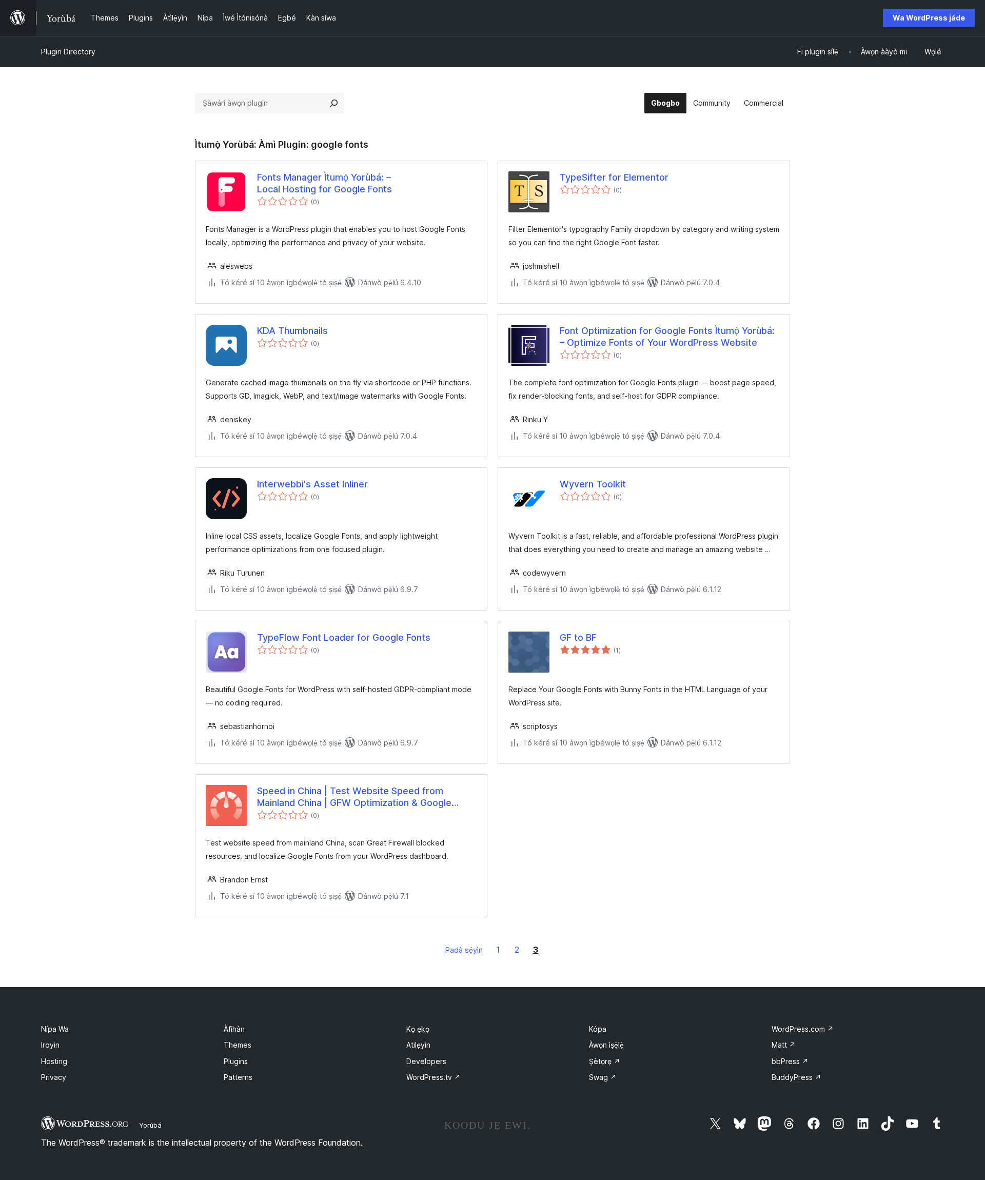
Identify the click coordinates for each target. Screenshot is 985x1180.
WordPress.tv (433, 1077)
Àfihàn (234, 1029)
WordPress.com (803, 1029)
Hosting (54, 1061)
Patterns (238, 1077)
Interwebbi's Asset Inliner (312, 484)
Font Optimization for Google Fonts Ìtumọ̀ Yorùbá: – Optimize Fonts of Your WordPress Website (667, 336)
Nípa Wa (55, 1029)
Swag (603, 1077)
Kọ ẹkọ (417, 1029)
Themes (237, 1044)
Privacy (53, 1077)
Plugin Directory (68, 51)
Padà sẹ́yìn (464, 950)
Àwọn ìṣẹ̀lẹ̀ (606, 1044)
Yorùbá (150, 1125)
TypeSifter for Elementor (614, 177)
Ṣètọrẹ (604, 1061)
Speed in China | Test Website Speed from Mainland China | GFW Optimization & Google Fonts (354, 797)
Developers (426, 1061)
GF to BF (578, 637)
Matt (784, 1044)
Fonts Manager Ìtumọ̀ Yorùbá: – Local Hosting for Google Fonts (324, 183)
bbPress (790, 1061)
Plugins (236, 1061)
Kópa (597, 1029)
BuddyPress (796, 1077)
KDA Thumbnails (292, 330)
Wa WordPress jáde (929, 17)
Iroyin (50, 1044)
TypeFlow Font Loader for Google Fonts (343, 637)
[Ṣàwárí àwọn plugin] (334, 103)
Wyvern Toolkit (593, 484)
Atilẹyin (418, 1044)
